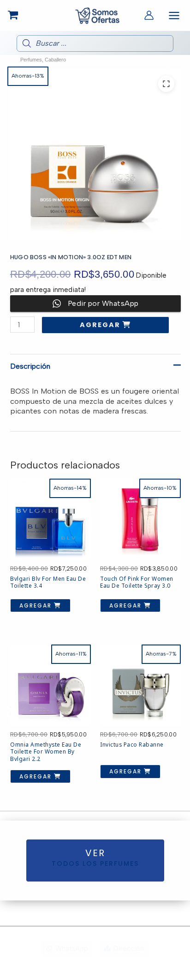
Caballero (55, 59)
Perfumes (31, 59)
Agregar (101, 324)
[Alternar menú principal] (174, 15)
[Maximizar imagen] (166, 84)
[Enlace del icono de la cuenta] (149, 15)
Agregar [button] (36, 605)
